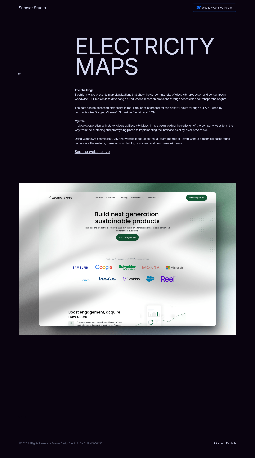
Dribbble (231, 443)
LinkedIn (217, 443)
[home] (32, 7)
